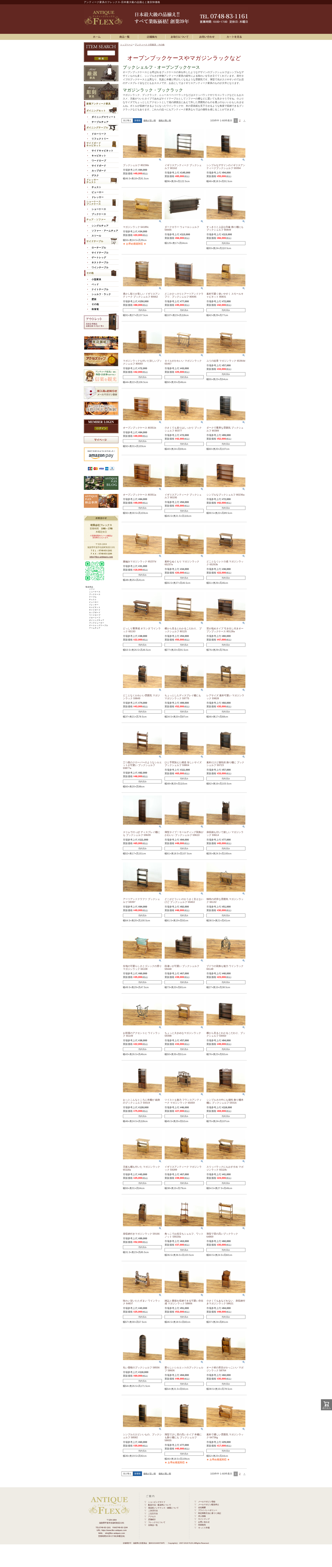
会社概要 (202, 1507)
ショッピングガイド (156, 1502)
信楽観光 (202, 1525)
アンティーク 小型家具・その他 (149, 44)
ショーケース (99, 209)
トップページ (126, 44)
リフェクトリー (100, 139)
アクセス (152, 1516)
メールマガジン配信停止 (208, 1504)
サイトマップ (204, 1519)
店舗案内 (152, 37)
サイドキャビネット (102, 151)
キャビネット (99, 156)
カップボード (99, 171)
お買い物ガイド (179, 37)
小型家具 (96, 279)
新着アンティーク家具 (98, 103)
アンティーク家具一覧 (125, 37)
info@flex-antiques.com (101, 557)
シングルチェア (100, 226)
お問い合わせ (207, 37)
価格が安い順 (149, 120)
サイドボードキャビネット (93, 144)
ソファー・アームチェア (105, 231)
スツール (96, 236)
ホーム (97, 37)
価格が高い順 (165, 120)
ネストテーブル (100, 262)
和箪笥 (95, 309)
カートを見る (234, 37)
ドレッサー (98, 197)
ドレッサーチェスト (92, 180)
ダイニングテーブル (97, 127)
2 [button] (240, 120)
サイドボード (99, 166)
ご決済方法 (153, 1511)
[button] (244, 120)
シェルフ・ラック (101, 294)
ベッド (95, 284)
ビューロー (98, 192)
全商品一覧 (153, 1525)
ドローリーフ (99, 134)
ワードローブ (99, 161)
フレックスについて (156, 1522)
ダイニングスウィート (104, 117)
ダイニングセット (96, 110)
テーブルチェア (100, 122)
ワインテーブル (100, 267)
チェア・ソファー (96, 219)
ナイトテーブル (100, 289)
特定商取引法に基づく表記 (209, 1513)
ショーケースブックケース (93, 202)
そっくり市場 (204, 1528)
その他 (90, 273)
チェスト (96, 187)
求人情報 (202, 1516)
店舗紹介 (152, 1519)
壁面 (94, 299)
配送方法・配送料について (159, 1505)
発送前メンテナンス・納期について (163, 1508)
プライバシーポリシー (207, 1510)
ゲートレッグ (99, 257)
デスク (95, 175)
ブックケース (99, 214)
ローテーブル (99, 248)
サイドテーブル (94, 241)
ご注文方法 (153, 1513)
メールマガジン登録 (206, 1502)
